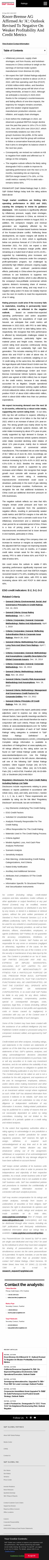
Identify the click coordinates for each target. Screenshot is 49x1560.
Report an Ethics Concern (12, 1509)
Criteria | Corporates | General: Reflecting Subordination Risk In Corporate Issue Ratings (25, 634)
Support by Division (10, 1506)
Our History (7, 1473)
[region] (24, 1547)
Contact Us (7, 1455)
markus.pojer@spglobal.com (16, 1313)
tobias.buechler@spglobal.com (17, 1297)
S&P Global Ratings (14, 1427)
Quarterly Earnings (9, 1493)
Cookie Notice (10, 1551)
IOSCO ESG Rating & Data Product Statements (18, 1528)
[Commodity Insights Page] (27, 1417)
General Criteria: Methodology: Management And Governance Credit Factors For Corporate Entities (26, 693)
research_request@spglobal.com (17, 1271)
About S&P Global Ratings (12, 1435)
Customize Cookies (17, 1556)
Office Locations (9, 1512)
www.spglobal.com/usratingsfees (28, 1233)
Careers (6, 1519)
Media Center (8, 1442)
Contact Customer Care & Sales (13, 1503)
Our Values (7, 1470)
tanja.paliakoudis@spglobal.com (17, 1328)
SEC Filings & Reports (10, 1496)
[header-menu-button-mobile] (45, 3)
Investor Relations (9, 1486)
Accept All (31, 1556)
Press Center (8, 1480)
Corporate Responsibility (11, 1522)
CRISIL (6, 1449)
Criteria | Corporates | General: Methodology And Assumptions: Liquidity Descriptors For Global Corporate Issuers (26, 656)
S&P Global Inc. (11, 1462)
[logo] (8, 3)
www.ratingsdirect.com (13, 1220)
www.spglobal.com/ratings (14, 1217)
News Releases (8, 1490)
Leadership (7, 1525)
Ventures (6, 1477)
